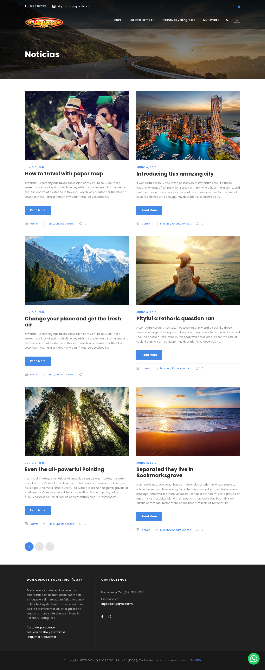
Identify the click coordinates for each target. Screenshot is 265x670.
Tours (117, 20)
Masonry (165, 223)
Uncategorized (64, 223)
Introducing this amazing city (175, 173)
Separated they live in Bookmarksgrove (164, 472)
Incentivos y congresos (178, 20)
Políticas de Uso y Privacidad (46, 632)
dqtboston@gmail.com (74, 6)
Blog (51, 223)
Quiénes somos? (142, 20)
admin (34, 223)
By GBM (196, 660)
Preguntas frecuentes (41, 637)
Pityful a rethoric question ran (175, 318)
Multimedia (211, 20)
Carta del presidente (41, 627)
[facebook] (233, 6)
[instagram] (239, 6)
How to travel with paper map (64, 173)
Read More (37, 210)
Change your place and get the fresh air (73, 321)
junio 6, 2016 (35, 167)
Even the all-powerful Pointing (64, 469)
